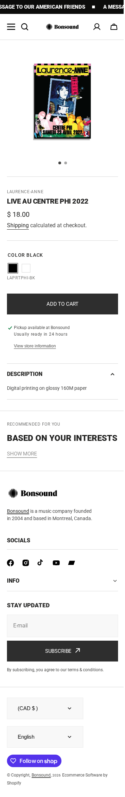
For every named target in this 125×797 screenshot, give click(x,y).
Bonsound (18, 511)
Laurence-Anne (25, 191)
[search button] (24, 27)
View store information (35, 346)
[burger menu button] (11, 27)
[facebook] (10, 562)
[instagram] (25, 562)
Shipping (18, 225)
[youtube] (56, 562)
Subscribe (55, 661)
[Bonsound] (62, 26)
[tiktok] (41, 562)
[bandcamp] (71, 562)
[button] (114, 27)
